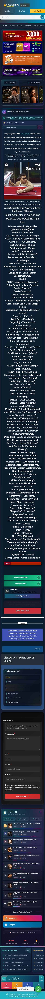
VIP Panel (37, 11)
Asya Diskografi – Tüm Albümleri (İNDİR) (25, 847)
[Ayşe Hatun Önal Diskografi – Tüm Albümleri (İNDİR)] (10, 868)
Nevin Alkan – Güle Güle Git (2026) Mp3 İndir (16, 955)
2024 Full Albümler (22, 118)
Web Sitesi (9, 775)
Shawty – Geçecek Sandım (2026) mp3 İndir (16, 969)
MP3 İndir (33, 633)
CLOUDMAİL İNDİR (20, 584)
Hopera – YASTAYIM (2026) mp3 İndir (14, 962)
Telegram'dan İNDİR (20, 577)
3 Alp (9, 681)
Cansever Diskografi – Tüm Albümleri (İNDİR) (26, 856)
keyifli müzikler (23, 633)
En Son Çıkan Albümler (14, 118)
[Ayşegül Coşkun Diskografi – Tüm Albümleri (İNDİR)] (10, 887)
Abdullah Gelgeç (13, 702)
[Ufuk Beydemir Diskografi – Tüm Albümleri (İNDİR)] (10, 897)
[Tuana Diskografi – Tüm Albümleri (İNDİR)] (10, 906)
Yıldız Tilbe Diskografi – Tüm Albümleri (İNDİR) (26, 824)
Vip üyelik (12, 25)
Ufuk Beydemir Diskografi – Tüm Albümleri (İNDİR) (25, 893)
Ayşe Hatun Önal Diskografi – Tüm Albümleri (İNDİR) (26, 864)
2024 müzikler (13, 630)
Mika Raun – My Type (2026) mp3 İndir (14, 958)
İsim (7, 754)
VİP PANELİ (20, 25)
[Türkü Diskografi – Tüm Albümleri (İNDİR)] (10, 843)
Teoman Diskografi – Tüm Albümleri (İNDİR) (25, 832)
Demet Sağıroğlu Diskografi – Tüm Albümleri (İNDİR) (26, 874)
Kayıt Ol (7, 11)
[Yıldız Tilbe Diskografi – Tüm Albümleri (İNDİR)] (10, 827)
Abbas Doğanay (13, 694)
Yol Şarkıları (25, 134)
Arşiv (27, 950)
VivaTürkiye (12, 5)
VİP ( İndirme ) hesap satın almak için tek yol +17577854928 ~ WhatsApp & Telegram (22, 995)
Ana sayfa (5, 25)
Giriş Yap (22, 11)
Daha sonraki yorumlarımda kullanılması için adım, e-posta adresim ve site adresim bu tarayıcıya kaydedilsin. (22, 787)
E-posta (8, 764)
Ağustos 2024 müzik (25, 630)
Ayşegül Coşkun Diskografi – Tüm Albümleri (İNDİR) (25, 883)
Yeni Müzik (33, 636)
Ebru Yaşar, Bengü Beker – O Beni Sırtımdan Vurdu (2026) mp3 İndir (17, 966)
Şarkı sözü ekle (22, 611)
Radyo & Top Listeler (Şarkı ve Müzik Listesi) (34, 118)
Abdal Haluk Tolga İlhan (15, 698)
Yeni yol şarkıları (16, 639)
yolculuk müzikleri (28, 639)
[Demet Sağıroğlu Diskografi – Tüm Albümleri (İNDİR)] (10, 878)
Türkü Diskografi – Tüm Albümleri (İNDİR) (25, 840)
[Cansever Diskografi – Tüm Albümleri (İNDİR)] (10, 859)
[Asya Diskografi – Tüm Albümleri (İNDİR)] (10, 851)
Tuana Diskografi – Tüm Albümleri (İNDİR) (25, 902)
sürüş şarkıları (24, 636)
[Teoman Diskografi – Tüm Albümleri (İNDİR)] (10, 835)
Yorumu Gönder (21, 796)
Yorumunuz (10, 734)
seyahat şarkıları (13, 636)
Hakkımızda (28, 25)
